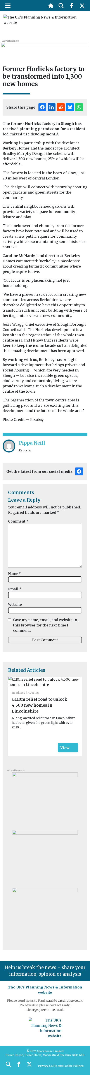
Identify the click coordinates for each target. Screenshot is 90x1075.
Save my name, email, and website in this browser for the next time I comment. (45, 625)
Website (15, 604)
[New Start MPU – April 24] (45, 800)
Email (14, 589)
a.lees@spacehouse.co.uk (45, 1010)
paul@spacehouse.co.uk (64, 1001)
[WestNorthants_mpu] (45, 857)
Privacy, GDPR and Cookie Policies (61, 1066)
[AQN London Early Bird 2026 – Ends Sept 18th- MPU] (45, 915)
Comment (18, 521)
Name (14, 573)
